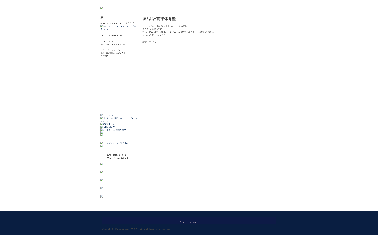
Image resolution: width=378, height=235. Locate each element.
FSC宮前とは (117, 3)
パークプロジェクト (253, 3)
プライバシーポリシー (188, 222)
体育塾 (193, 3)
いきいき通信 (235, 3)
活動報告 (183, 3)
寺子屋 (203, 3)
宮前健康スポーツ (217, 3)
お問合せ (269, 3)
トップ (105, 3)
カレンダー (170, 3)
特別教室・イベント (153, 3)
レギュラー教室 (134, 3)
